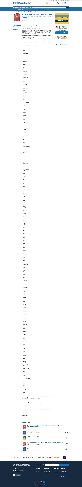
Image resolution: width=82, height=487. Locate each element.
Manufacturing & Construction (31, 9)
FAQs (54, 471)
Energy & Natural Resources (38, 9)
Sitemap (36, 484)
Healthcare (15, 9)
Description (15, 25)
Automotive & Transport (44, 9)
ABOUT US (52, 0)
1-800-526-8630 (51, 4)
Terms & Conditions (44, 484)
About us (37, 470)
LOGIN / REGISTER (67, 0)
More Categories (63, 9)
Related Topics (15, 28)
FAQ (61, 0)
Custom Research (47, 472)
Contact (55, 470)
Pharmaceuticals (20, 9)
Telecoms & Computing (48, 9)
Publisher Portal (64, 471)
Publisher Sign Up (64, 470)
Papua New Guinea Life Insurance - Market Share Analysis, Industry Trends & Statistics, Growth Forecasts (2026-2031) (45, 448)
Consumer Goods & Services (58, 9)
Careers (37, 471)
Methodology (15, 26)
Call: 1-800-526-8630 (62, 30)
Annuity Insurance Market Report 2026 (33, 436)
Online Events (64, 472)
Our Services (67, 9)
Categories (46, 470)
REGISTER (64, 464)
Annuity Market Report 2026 (31, 431)
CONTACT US (57, 0)
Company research (47, 471)
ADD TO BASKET (62, 20)
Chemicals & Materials (26, 9)
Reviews (37, 472)
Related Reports (15, 29)
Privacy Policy (39, 484)
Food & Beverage (52, 9)
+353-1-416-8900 (58, 3)
